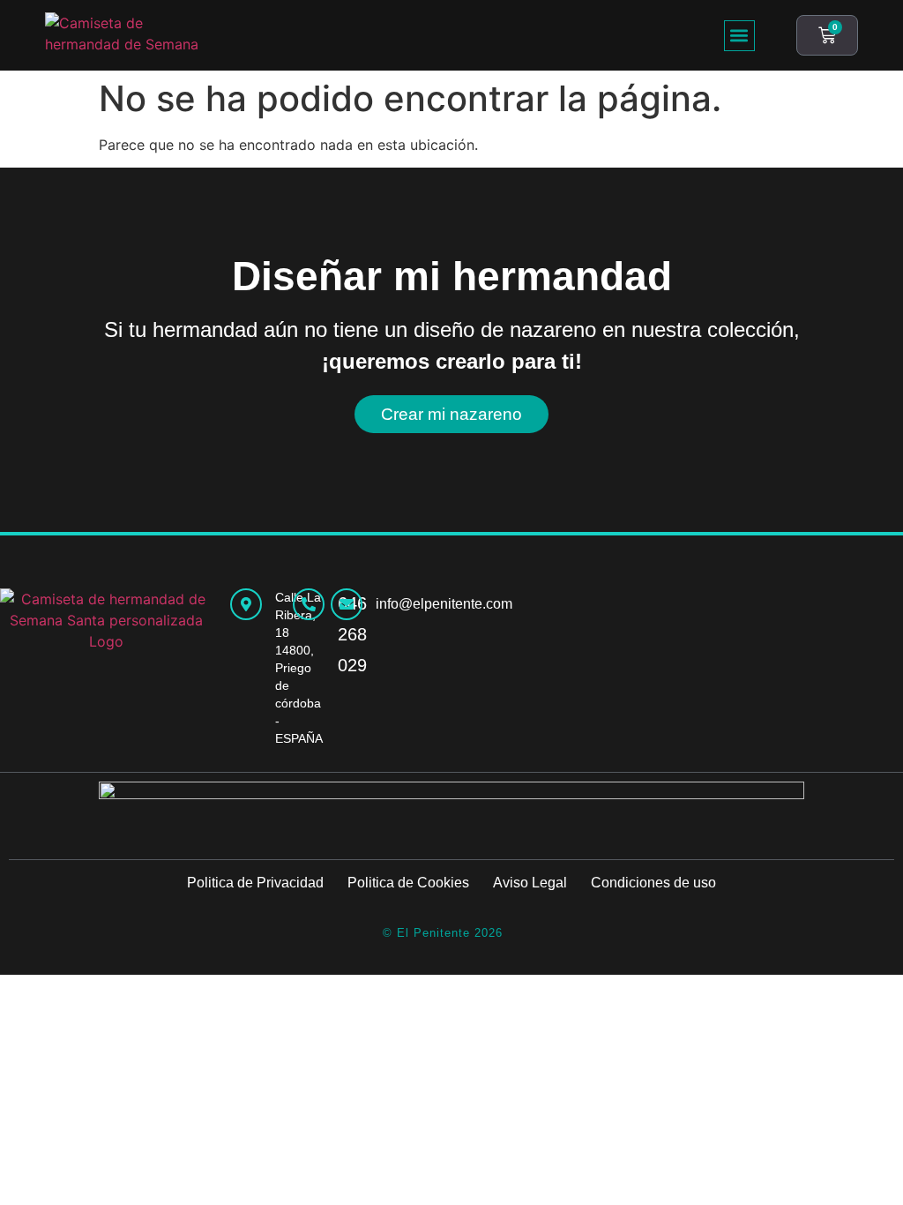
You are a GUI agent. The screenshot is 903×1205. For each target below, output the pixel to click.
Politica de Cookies (408, 882)
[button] (739, 35)
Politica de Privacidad (255, 882)
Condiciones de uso (653, 882)
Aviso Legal (530, 882)
